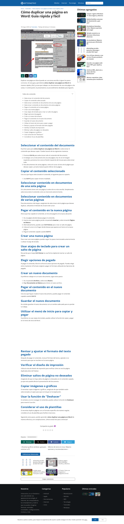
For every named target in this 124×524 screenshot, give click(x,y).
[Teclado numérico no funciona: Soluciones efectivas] (81, 34)
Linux (45, 505)
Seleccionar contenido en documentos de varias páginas (42, 105)
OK (95, 519)
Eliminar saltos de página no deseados (36, 130)
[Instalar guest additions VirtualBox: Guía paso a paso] (26, 472)
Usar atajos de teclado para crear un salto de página (41, 112)
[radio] (43, 430)
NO (103, 519)
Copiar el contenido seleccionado (34, 100)
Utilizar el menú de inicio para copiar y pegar (38, 123)
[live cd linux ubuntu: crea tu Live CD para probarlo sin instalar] (81, 57)
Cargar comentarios (47, 479)
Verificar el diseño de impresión (34, 128)
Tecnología (66, 502)
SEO (64, 499)
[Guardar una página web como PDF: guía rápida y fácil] (81, 64)
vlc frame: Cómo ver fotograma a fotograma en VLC (64, 472)
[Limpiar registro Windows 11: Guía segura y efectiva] (81, 15)
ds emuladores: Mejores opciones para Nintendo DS (94, 42)
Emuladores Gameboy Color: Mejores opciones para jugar (94, 28)
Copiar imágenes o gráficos (33, 132)
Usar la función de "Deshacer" (33, 134)
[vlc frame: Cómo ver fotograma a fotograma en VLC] (51, 472)
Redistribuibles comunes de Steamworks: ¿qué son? (94, 21)
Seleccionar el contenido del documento (37, 98)
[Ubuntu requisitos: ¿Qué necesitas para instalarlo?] (81, 80)
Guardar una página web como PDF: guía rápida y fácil (94, 64)
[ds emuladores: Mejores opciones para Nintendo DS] (81, 42)
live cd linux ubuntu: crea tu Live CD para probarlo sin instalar (95, 57)
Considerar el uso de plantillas (34, 137)
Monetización (67, 494)
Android (46, 494)
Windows (66, 508)
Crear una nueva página (31, 109)
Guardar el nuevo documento (33, 121)
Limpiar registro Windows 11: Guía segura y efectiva (95, 14)
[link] (23, 75)
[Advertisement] (48, 21)
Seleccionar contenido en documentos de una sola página (42, 103)
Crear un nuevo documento (33, 116)
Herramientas (48, 499)
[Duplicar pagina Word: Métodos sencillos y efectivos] (51, 462)
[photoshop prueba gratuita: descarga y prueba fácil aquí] (26, 462)
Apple (45, 496)
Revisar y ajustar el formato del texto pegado (38, 125)
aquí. (85, 520)
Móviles (66, 496)
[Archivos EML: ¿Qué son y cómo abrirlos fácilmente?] (81, 72)
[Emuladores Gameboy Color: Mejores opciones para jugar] (81, 28)
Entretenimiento (32, 437)
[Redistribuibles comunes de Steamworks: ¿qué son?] (81, 20)
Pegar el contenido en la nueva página (36, 107)
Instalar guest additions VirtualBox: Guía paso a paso (39, 472)
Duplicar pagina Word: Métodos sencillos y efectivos (64, 462)
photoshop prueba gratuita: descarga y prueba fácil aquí (38, 462)
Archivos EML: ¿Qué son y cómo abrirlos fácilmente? (94, 71)
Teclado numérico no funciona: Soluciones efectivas (93, 35)
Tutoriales (34, 27)
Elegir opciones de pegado (32, 114)
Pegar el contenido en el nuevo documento (38, 119)
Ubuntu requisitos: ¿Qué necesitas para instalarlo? (95, 78)
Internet (46, 502)
